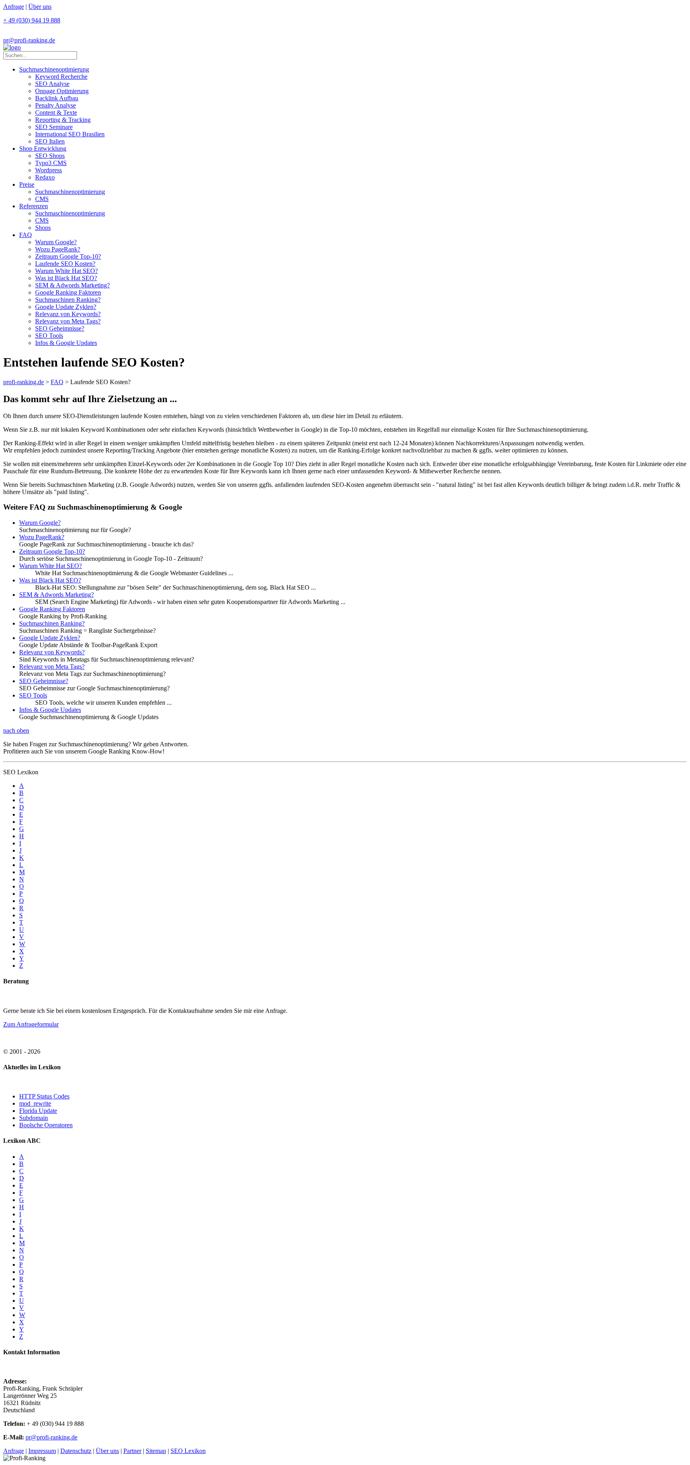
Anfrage (13, 6)
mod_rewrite (35, 1103)
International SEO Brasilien (70, 134)
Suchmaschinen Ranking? (68, 299)
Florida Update (38, 1110)
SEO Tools (49, 335)
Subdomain (33, 1117)
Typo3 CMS (51, 162)
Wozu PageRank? (57, 249)
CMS (42, 198)
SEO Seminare (54, 127)
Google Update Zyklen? (65, 306)
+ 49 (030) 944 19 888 (31, 20)
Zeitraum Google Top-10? (68, 256)
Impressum (42, 1450)
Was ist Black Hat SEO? (66, 278)
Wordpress (48, 170)
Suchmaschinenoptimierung (54, 69)
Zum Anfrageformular (31, 1024)
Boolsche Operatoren (46, 1125)
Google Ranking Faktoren (68, 292)
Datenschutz (75, 1450)
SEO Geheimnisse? (59, 328)
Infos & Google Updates (66, 342)
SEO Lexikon (188, 1450)
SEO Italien (50, 141)
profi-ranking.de (23, 382)
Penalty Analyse (55, 105)
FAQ (25, 234)
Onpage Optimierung (62, 91)
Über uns (40, 6)
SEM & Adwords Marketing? (72, 285)
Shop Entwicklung (42, 148)
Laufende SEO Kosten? (65, 263)
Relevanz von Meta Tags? (68, 321)
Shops (43, 227)
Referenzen (33, 206)
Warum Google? (56, 242)
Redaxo (45, 177)
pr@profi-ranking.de (29, 40)
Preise (26, 184)
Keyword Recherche (61, 76)
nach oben (16, 730)
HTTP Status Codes (44, 1096)
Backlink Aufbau (56, 98)
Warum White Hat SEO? (66, 270)
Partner (132, 1450)
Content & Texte (56, 112)
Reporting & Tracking (63, 119)
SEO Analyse (52, 83)
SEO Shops (50, 155)
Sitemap (156, 1450)
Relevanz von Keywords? (68, 314)
